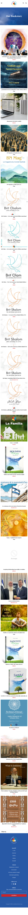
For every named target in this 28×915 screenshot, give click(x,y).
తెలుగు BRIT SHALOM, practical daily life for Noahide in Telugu (14, 824)
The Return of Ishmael (14, 727)
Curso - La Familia (14, 442)
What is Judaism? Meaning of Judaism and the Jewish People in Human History (14, 791)
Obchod (14, 853)
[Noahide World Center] (14, 3)
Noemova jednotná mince (14, 601)
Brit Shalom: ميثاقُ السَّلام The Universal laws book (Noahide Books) (14, 410)
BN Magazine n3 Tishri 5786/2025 (14, 184)
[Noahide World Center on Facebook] (11, 884)
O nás (14, 850)
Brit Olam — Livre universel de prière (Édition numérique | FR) (14, 249)
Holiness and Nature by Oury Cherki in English (14, 474)
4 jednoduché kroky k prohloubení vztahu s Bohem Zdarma (14, 89)
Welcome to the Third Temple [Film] (14, 759)
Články (14, 855)
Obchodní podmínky (14, 875)
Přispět (14, 877)
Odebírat (14, 895)
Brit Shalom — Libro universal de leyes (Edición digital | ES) (14, 346)
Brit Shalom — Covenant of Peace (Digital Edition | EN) (14, 315)
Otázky (14, 858)
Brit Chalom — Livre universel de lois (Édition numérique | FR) (14, 217)
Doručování (14, 869)
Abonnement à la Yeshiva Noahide (14, 121)
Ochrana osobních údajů (14, 872)
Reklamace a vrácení (14, 867)
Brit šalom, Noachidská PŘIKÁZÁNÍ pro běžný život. (14, 378)
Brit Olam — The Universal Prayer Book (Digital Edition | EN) (14, 282)
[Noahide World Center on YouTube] (13, 884)
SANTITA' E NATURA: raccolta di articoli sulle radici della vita (14, 696)
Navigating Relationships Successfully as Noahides (14, 569)
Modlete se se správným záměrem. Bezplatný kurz (14, 632)
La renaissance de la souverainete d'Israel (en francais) (14, 506)
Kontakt (14, 860)
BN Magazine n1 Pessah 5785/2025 (14, 153)
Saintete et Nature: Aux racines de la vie (14, 664)
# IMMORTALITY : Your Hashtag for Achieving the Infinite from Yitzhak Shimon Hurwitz (14, 57)
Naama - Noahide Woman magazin (14, 537)
